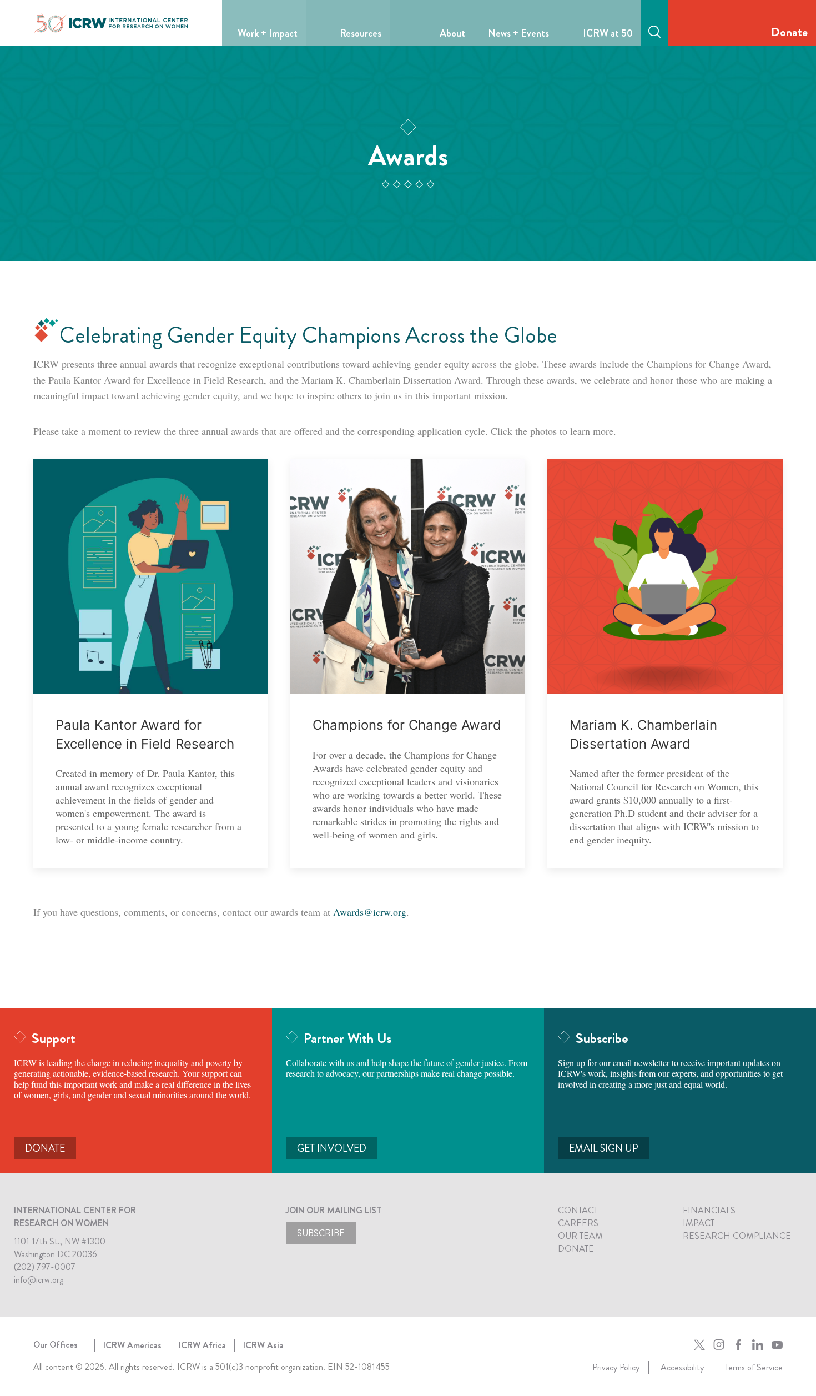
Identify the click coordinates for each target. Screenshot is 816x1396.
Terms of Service (754, 1367)
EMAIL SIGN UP (603, 1148)
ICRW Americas (132, 1345)
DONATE (45, 1148)
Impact (698, 1223)
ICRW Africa (202, 1345)
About (452, 33)
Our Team (580, 1235)
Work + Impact (268, 33)
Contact (578, 1210)
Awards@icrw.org (369, 911)
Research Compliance (737, 1235)
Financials (709, 1210)
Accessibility (682, 1367)
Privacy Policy (615, 1367)
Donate (789, 32)
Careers (578, 1223)
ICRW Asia (263, 1345)
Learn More (150, 576)
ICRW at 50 (608, 33)
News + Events (518, 33)
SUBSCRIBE (321, 1233)
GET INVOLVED (331, 1148)
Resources (360, 33)
